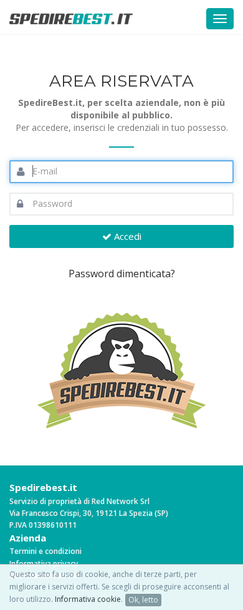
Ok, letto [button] (143, 599)
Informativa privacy (43, 563)
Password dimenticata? (122, 273)
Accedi (126, 236)
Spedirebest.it (43, 487)
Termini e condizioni (45, 551)
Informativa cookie (88, 599)
